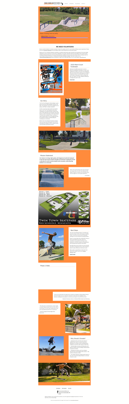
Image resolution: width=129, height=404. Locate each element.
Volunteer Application (47, 50)
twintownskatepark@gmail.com (45, 57)
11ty (56, 400)
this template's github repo (74, 400)
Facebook (58, 388)
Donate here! (72, 79)
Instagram (64, 388)
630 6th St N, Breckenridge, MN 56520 (64, 393)
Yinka (62, 400)
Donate (66, 3)
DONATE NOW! (72, 254)
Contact (83, 3)
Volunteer (77, 3)
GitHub (69, 388)
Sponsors (71, 3)
